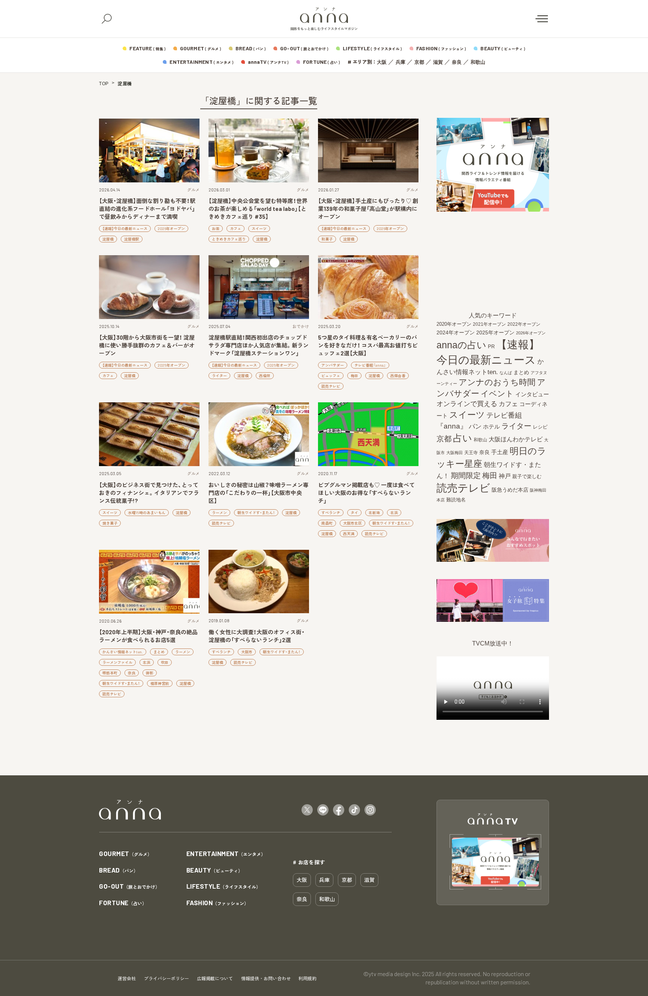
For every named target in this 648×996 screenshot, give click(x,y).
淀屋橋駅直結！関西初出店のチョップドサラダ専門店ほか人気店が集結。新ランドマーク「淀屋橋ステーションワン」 (258, 345)
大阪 (382, 62)
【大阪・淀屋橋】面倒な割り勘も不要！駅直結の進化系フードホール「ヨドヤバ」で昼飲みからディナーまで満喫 (147, 208)
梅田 (354, 375)
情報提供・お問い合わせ (266, 978)
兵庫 (400, 62)
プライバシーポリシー (166, 978)
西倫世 (264, 375)
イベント (497, 393)
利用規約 (307, 978)
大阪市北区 (352, 523)
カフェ (235, 228)
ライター (219, 375)
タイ (354, 512)
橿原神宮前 (159, 683)
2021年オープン (489, 324)
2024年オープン (455, 333)
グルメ (193, 189)
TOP (104, 83)
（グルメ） (125, 854)
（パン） (118, 870)
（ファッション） (217, 903)
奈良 (457, 62)
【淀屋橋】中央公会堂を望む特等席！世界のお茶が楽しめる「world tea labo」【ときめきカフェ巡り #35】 (258, 208)
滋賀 (438, 62)
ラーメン (219, 512)
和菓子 (327, 239)
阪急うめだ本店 (510, 490)
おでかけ (300, 326)
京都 (419, 62)
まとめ (159, 652)
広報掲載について (215, 978)
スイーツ (259, 228)
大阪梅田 (454, 452)
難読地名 (456, 500)
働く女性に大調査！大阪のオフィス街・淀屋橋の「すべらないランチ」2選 (256, 636)
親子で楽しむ (527, 476)
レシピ (540, 427)
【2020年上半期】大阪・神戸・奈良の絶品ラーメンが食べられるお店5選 (148, 636)
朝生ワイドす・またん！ (256, 512)
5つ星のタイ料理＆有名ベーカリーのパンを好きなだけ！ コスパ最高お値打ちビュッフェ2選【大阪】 (368, 345)
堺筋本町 (109, 673)
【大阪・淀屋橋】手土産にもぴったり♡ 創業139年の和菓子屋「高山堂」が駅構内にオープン (368, 208)
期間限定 (466, 475)
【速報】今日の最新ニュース (124, 228)
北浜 (394, 512)
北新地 (374, 512)
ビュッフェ (330, 375)
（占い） (123, 903)
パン (475, 426)
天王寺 (471, 452)
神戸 (505, 475)
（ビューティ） (214, 870)
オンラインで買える (466, 404)
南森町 (327, 523)
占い (462, 438)
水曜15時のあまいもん (146, 512)
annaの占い (461, 345)
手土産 (499, 452)
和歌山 (478, 62)
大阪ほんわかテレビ (516, 439)
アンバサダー (332, 365)
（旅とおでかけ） (129, 886)
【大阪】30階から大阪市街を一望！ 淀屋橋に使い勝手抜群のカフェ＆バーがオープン (147, 345)
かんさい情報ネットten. (122, 652)
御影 (149, 673)
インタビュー (532, 394)
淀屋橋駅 (131, 239)
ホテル (491, 426)
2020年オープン (453, 324)
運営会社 (127, 978)
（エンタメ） (226, 854)
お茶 (215, 228)
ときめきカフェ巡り (229, 239)
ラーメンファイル (117, 662)
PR (491, 346)
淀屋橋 (108, 239)
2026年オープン (171, 228)
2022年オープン (523, 324)
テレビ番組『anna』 (370, 365)
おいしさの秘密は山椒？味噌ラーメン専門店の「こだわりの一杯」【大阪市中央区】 (258, 492)
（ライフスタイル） (223, 886)
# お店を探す (309, 862)
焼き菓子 (109, 523)
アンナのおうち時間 (497, 382)
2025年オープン (171, 365)
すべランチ (330, 512)
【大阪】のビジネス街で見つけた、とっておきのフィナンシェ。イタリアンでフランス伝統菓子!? (149, 492)
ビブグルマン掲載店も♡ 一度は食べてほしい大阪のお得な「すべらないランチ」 (366, 492)
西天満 (348, 533)
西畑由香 (397, 375)
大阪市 (246, 652)
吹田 (164, 662)
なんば (506, 372)
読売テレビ (330, 386)
